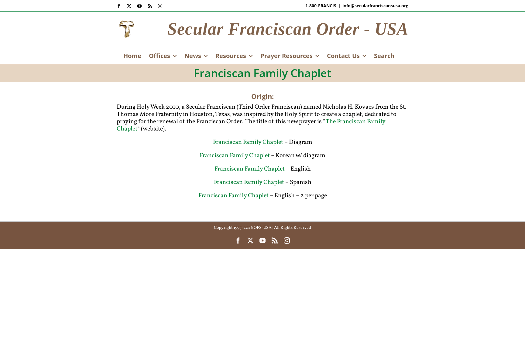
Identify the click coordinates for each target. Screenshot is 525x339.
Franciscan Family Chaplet (248, 142)
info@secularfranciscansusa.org (375, 5)
